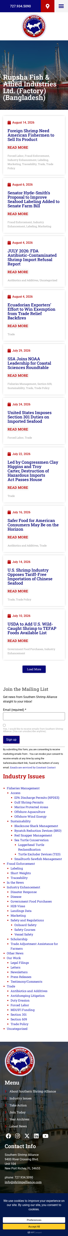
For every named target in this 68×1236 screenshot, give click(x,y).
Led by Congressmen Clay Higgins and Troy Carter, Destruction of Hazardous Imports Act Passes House (33, 470)
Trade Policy (41, 388)
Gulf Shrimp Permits (28, 802)
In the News (15, 882)
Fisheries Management (22, 384)
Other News (15, 953)
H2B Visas (18, 906)
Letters (15, 967)
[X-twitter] (27, 1136)
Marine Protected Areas (31, 807)
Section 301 (19, 1014)
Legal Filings (20, 963)
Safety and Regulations (27, 920)
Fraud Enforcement (37, 156)
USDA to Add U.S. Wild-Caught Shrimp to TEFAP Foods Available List (32, 628)
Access (15, 793)
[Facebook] (8, 1136)
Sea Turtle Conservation (31, 840)
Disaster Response (24, 892)
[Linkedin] (36, 1136)
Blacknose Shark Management (36, 826)
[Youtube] (45, 1136)
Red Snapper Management (33, 835)
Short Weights (21, 873)
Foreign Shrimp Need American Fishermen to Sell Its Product (31, 135)
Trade (41, 164)
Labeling (43, 160)
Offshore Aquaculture (29, 812)
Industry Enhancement (22, 160)
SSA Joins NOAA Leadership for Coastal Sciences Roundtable (29, 363)
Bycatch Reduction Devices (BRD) (37, 830)
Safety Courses (24, 930)
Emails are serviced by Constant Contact (33, 767)
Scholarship (19, 939)
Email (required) (14, 709)
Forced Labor (16, 156)
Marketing (14, 164)
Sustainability (16, 388)
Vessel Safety (23, 934)
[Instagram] (17, 1136)
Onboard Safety (25, 925)
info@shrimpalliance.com (23, 1182)
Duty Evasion (20, 1000)
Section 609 (44, 384)
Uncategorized (48, 280)
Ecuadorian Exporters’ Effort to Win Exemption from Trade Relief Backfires (31, 311)
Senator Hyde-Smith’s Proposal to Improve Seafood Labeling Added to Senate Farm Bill (34, 199)
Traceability (29, 164)
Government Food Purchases (25, 649)
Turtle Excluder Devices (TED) (39, 854)
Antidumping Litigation (28, 996)
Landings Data (21, 911)
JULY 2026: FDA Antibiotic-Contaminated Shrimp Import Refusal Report (32, 257)
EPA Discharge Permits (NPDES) (36, 797)
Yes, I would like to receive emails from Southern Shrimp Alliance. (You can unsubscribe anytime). (33, 730)
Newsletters (19, 972)
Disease (16, 897)
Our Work (14, 958)
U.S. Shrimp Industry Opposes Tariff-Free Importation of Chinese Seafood (30, 576)
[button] (61, 6)
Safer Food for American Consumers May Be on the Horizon (33, 525)
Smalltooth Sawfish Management (38, 859)
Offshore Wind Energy (30, 816)
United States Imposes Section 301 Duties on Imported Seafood (30, 417)
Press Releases (21, 977)
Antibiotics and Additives (23, 280)
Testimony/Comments (26, 981)
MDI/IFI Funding (23, 1010)
